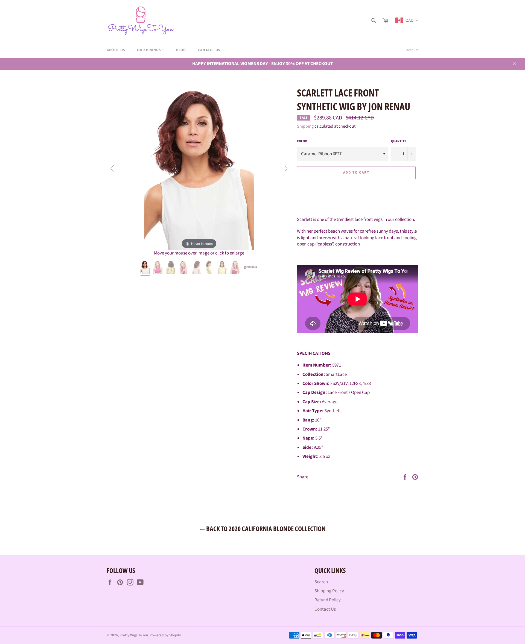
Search (321, 582)
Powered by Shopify (165, 635)
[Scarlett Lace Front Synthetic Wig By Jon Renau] (145, 268)
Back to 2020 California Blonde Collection (265, 528)
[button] (356, 185)
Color (302, 141)
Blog (181, 50)
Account (412, 50)
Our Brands (149, 50)
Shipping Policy (329, 591)
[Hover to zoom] (199, 168)
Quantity (398, 141)
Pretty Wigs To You (133, 635)
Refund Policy (327, 600)
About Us (116, 50)
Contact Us (209, 50)
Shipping (305, 126)
